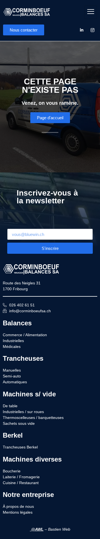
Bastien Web (59, 529)
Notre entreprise (28, 494)
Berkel (13, 435)
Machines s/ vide (29, 394)
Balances (17, 323)
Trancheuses (23, 358)
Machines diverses (32, 459)
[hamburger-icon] (90, 12)
